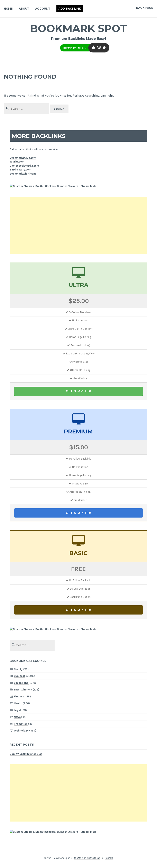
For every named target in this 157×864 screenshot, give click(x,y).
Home (8, 8)
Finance (19, 696)
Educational (21, 682)
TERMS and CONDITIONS (87, 858)
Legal (17, 710)
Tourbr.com (17, 161)
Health (18, 703)
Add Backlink (69, 8)
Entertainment (23, 689)
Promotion (21, 723)
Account (42, 8)
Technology (21, 730)
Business (19, 675)
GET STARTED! (78, 391)
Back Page (144, 8)
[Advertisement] (79, 225)
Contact (109, 858)
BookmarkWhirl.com (23, 173)
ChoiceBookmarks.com (24, 165)
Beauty (18, 669)
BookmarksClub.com (23, 157)
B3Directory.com (20, 169)
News (17, 716)
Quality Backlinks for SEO (26, 753)
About (24, 8)
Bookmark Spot (78, 28)
